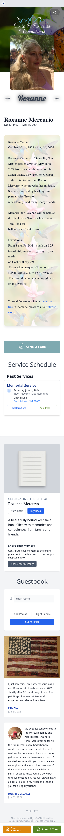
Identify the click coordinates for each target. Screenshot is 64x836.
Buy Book (35, 510)
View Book (17, 510)
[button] (32, 657)
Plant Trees (45, 408)
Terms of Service (41, 820)
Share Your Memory (22, 563)
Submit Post (32, 621)
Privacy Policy (22, 820)
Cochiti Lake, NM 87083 (27, 401)
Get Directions (19, 408)
